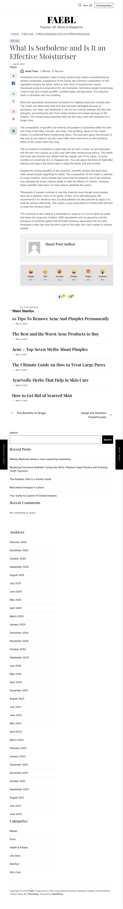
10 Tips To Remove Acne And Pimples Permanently (60, 318)
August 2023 (17, 698)
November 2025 (19, 550)
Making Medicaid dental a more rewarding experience (40, 459)
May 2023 (15, 723)
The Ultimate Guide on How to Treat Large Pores (58, 364)
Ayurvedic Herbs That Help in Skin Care (50, 380)
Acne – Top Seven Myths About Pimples (50, 349)
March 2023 (17, 739)
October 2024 (18, 649)
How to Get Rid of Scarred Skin (42, 395)
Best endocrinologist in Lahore (27, 487)
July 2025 (15, 583)
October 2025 (18, 558)
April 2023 (16, 731)
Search (14, 432)
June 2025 (16, 591)
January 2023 (18, 756)
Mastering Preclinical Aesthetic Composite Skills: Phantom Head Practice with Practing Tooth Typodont (58, 469)
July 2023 (15, 706)
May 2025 (15, 599)
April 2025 (16, 607)
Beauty (13, 830)
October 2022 (18, 781)
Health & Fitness (19, 847)
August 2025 (17, 575)
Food (12, 839)
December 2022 (19, 764)
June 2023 (16, 715)
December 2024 (19, 632)
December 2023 (19, 690)
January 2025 (18, 624)
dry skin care (32, 307)
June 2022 (16, 814)
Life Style (15, 855)
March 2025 (17, 616)
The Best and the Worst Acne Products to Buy (55, 334)
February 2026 (18, 542)
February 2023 (18, 748)
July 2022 (15, 805)
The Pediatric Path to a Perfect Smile (30, 479)
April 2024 (16, 682)
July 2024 (15, 665)
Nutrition (14, 863)
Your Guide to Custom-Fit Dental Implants (33, 495)
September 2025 (19, 566)
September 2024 (19, 657)
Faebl (61, 19)
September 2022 (19, 789)
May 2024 (15, 673)
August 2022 (17, 797)
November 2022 (19, 772)
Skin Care (15, 872)
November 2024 (19, 640)
